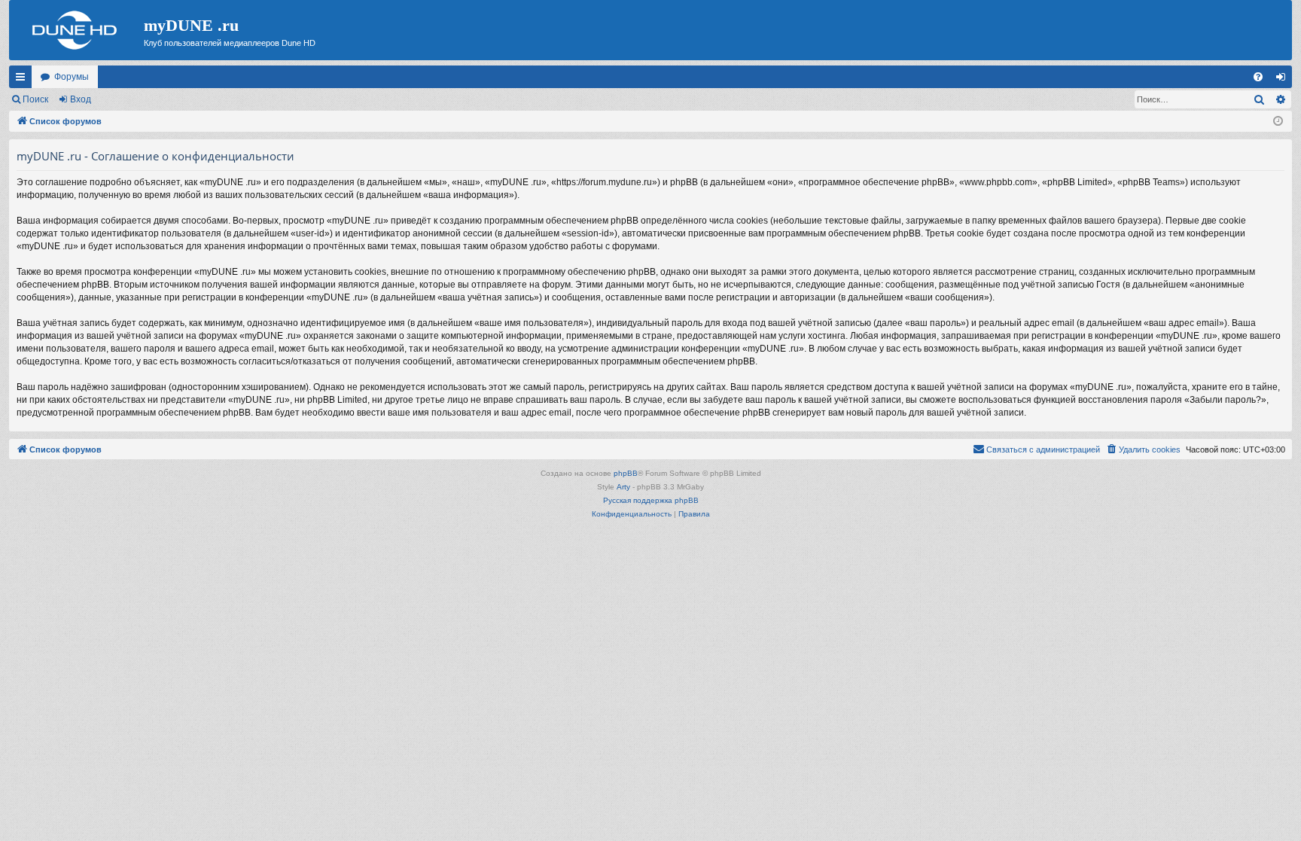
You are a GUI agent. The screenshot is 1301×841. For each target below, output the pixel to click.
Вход (80, 99)
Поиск (35, 99)
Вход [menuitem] (1284, 80)
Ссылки (23, 80)
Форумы (71, 77)
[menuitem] (1258, 77)
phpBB (626, 473)
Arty (623, 487)
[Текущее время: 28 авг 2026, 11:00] (1278, 121)
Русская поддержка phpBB (651, 500)
